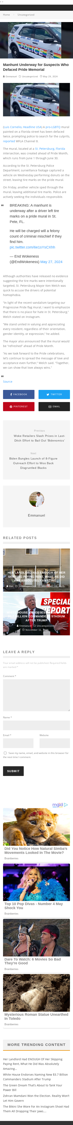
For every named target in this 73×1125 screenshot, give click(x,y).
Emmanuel (11, 76)
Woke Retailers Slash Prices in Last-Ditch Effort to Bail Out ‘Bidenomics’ (39, 435)
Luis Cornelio (12, 127)
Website (44, 735)
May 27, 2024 (51, 262)
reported (9, 141)
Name (7, 717)
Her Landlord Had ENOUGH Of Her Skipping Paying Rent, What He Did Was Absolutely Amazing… (32, 1064)
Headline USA (32, 127)
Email (7, 735)
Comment (9, 676)
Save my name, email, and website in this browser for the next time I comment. (36, 755)
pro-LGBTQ (53, 127)
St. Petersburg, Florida (50, 149)
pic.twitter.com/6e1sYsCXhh (32, 247)
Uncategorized (30, 76)
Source (7, 381)
